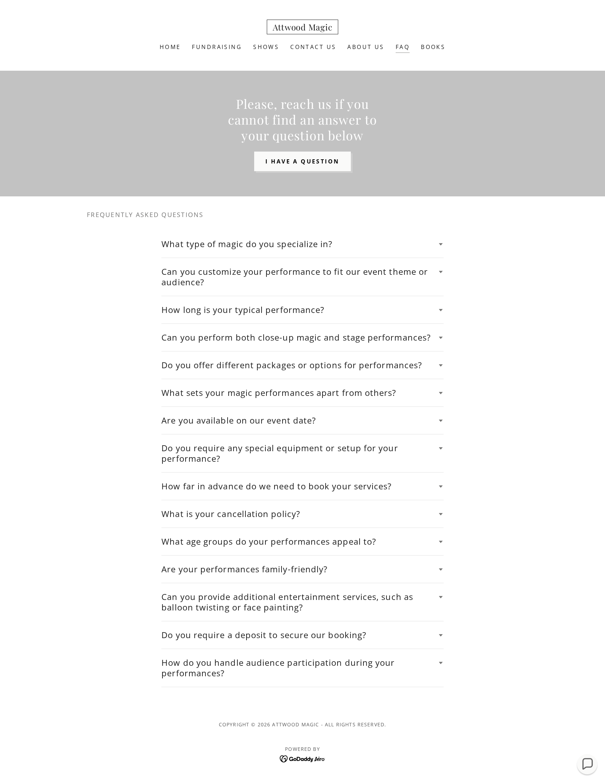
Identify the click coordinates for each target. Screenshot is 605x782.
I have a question (302, 161)
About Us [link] (365, 47)
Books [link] (433, 47)
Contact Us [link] (313, 47)
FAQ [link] (403, 47)
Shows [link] (266, 47)
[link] (303, 28)
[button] (587, 764)
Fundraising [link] (217, 47)
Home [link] (170, 47)
